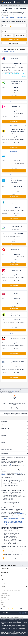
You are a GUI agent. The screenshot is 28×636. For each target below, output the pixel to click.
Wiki (2, 604)
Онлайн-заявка (19, 17)
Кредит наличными (16, 156)
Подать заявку (14, 244)
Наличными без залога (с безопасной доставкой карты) (18, 131)
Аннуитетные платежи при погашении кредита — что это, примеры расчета (14, 519)
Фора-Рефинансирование (18, 338)
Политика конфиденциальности (9, 599)
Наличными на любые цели (17, 202)
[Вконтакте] (20, 613)
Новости (3, 606)
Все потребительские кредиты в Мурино (12, 565)
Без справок (7, 35)
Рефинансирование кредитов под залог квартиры (16, 180)
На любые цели (15, 106)
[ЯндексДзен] (25, 613)
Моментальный (15, 249)
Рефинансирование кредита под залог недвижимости (16, 227)
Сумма (3, 23)
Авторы (3, 602)
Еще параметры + (14, 43)
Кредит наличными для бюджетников (17, 362)
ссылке (21, 634)
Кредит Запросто (16, 270)
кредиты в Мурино (13, 464)
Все (3, 17)
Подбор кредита (9, 17)
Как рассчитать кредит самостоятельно (14, 524)
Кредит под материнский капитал (13, 521)
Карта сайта (4, 600)
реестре (14, 391)
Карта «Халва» (15, 58)
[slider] (10, 26)
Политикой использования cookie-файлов (13, 73)
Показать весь (4, 15)
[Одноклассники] (23, 613)
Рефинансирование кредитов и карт (16, 314)
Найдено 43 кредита (14, 39)
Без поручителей (20, 35)
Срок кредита (4, 29)
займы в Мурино (18, 513)
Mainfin (4, 613)
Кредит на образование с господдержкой (18, 82)
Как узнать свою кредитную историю (13, 522)
